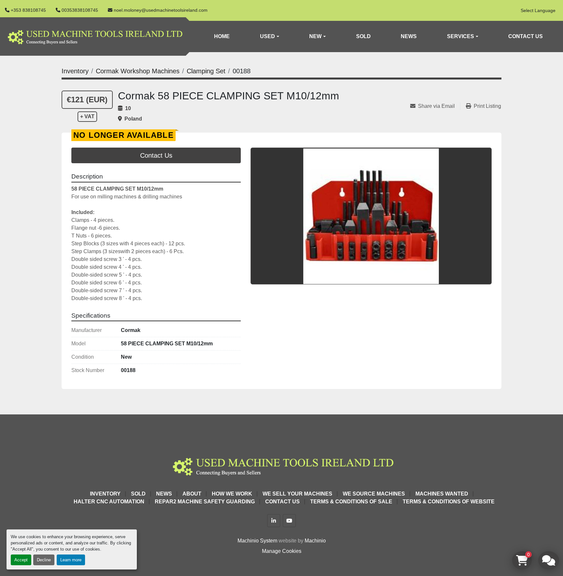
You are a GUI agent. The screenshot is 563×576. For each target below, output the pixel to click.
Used (267, 36)
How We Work (232, 494)
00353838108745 (80, 10)
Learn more (70, 559)
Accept (21, 559)
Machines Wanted (441, 494)
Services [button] (460, 36)
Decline (44, 559)
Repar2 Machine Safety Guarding (205, 501)
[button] (269, 36)
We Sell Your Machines (297, 494)
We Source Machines (374, 494)
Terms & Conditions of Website (449, 501)
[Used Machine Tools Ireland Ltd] (281, 465)
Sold (363, 36)
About (191, 494)
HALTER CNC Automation (109, 501)
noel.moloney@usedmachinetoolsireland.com (161, 10)
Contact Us (525, 36)
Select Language (538, 10)
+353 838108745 (28, 10)
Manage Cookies (281, 551)
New (315, 36)
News (409, 36)
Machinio (315, 540)
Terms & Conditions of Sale (351, 501)
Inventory (105, 494)
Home (222, 36)
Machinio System (257, 540)
